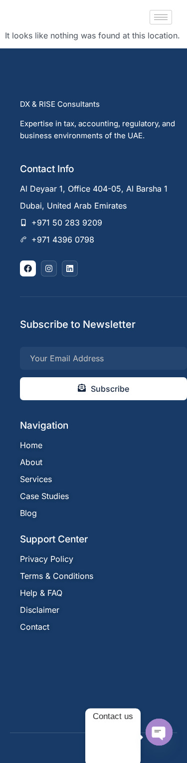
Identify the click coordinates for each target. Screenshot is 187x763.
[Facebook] (28, 268)
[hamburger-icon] (161, 17)
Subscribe (110, 389)
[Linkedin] (70, 268)
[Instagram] (49, 268)
